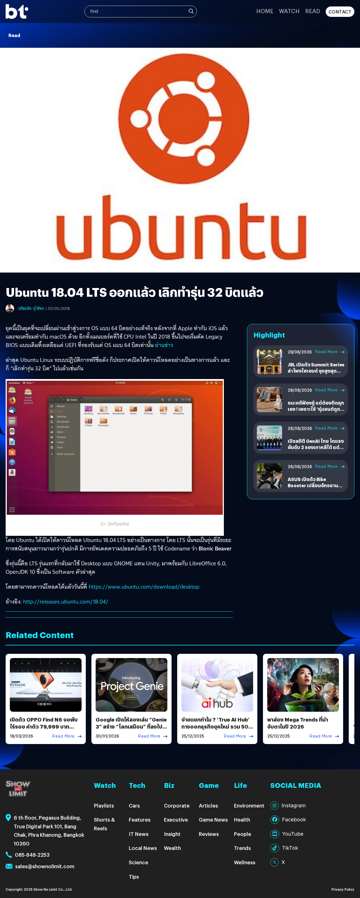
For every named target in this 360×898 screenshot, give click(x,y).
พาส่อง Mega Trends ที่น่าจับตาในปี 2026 (297, 723)
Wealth (172, 847)
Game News (213, 819)
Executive (176, 819)
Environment (249, 805)
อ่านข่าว (164, 345)
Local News (143, 847)
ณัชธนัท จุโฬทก (31, 308)
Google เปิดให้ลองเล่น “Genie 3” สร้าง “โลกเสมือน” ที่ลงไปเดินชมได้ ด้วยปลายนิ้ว (131, 726)
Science (138, 862)
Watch (289, 11)
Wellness (244, 862)
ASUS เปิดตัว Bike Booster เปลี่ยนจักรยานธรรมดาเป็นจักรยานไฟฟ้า (314, 485)
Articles (208, 805)
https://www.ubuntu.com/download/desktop (144, 586)
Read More (326, 352)
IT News (138, 833)
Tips (134, 876)
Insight (172, 833)
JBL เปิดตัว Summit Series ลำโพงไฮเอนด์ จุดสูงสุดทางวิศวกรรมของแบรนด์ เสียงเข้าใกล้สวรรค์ (316, 374)
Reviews (209, 833)
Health (242, 819)
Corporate (177, 805)
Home (264, 11)
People (242, 833)
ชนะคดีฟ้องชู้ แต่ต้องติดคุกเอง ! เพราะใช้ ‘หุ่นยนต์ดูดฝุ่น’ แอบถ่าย (316, 409)
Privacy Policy (343, 889)
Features (139, 819)
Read (312, 11)
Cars (134, 805)
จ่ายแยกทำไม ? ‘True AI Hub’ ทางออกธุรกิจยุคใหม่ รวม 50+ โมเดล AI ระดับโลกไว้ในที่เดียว (217, 726)
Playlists (104, 805)
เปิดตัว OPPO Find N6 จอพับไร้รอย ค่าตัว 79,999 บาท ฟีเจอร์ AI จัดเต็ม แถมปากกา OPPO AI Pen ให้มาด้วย (44, 730)
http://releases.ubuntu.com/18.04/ (65, 601)
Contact (340, 11)
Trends (242, 847)
